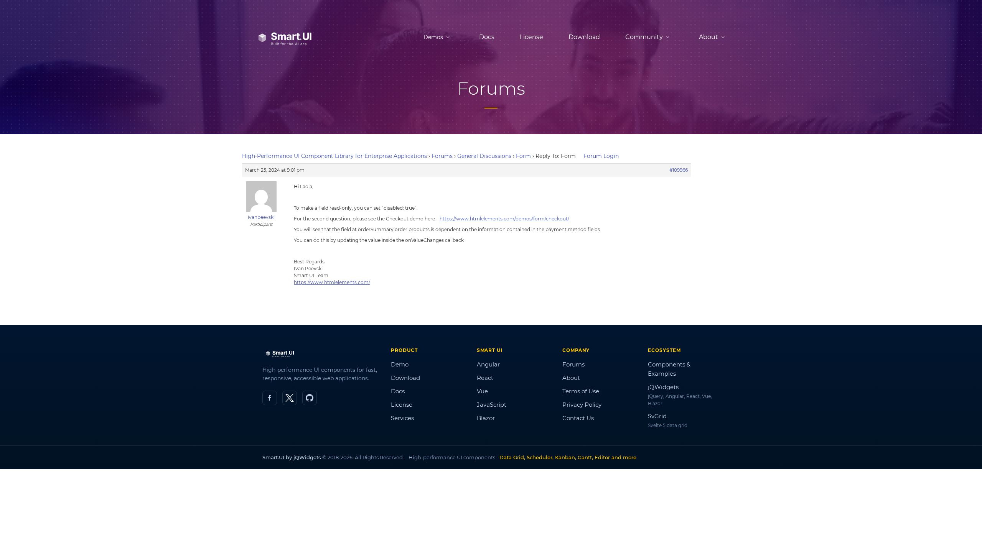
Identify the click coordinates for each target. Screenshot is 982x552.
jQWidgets (663, 387)
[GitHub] (309, 398)
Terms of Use (580, 391)
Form (523, 156)
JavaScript (491, 404)
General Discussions (484, 156)
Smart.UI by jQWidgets (291, 457)
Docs (486, 37)
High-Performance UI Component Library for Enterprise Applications (334, 156)
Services (402, 418)
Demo (400, 364)
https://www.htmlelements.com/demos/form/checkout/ (504, 219)
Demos (433, 37)
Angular (488, 364)
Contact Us (578, 418)
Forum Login (601, 156)
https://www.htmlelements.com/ (332, 282)
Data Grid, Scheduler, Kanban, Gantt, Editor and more (567, 457)
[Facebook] (269, 398)
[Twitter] (289, 398)
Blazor (486, 418)
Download (584, 37)
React (485, 377)
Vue (482, 391)
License (531, 37)
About (571, 377)
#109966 (678, 170)
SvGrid (657, 416)
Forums (442, 156)
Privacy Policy (581, 404)
